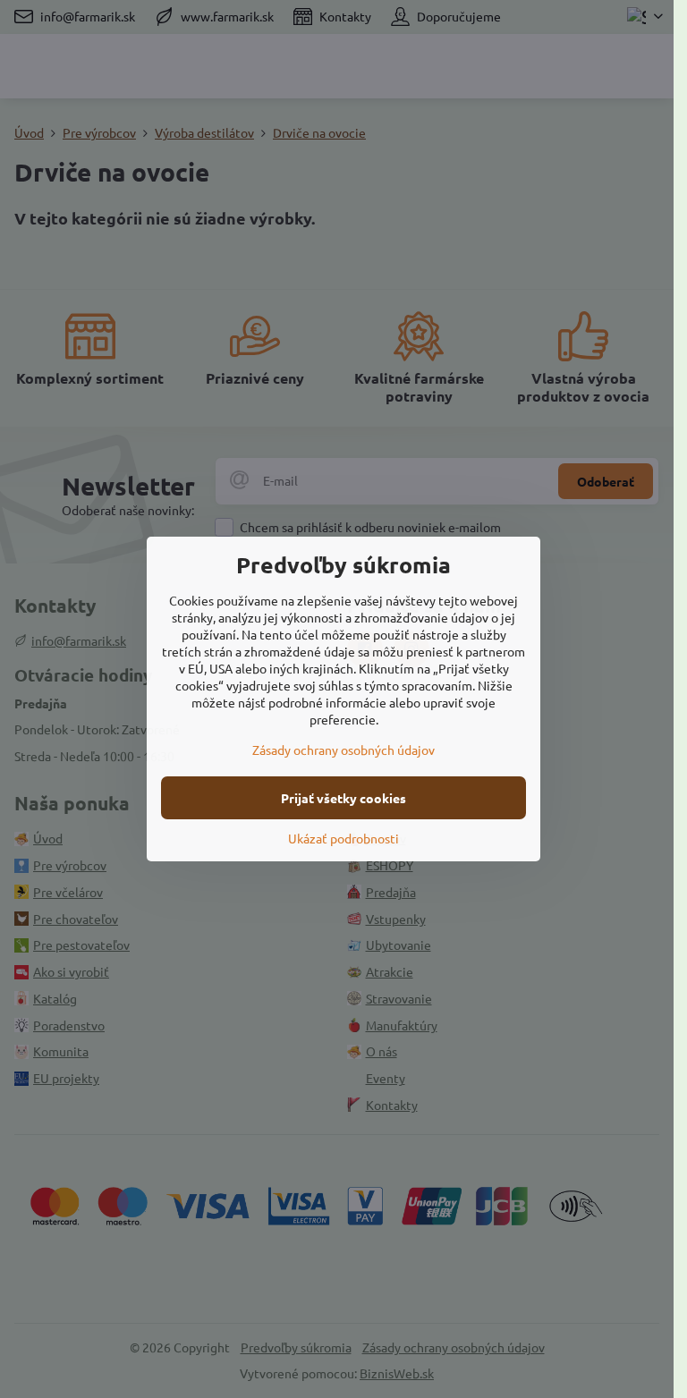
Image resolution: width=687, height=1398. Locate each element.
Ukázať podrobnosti (343, 838)
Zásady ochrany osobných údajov (343, 749)
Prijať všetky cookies (343, 798)
